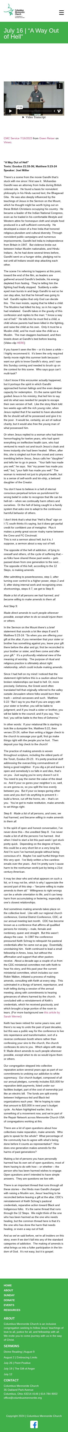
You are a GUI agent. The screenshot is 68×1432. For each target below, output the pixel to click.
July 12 (8, 1374)
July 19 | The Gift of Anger (19, 1368)
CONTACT (11, 1380)
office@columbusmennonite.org (23, 1397)
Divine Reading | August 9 (19, 1351)
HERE (20, 342)
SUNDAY (9, 1295)
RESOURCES (12, 1310)
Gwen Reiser (47, 138)
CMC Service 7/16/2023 (18, 138)
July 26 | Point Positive (17, 1362)
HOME (8, 1285)
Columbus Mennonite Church (21, 1385)
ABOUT (8, 1290)
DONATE (9, 1300)
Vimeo (7, 142)
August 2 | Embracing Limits (20, 1357)
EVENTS (9, 1305)
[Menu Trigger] (61, 12)
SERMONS (11, 1346)
